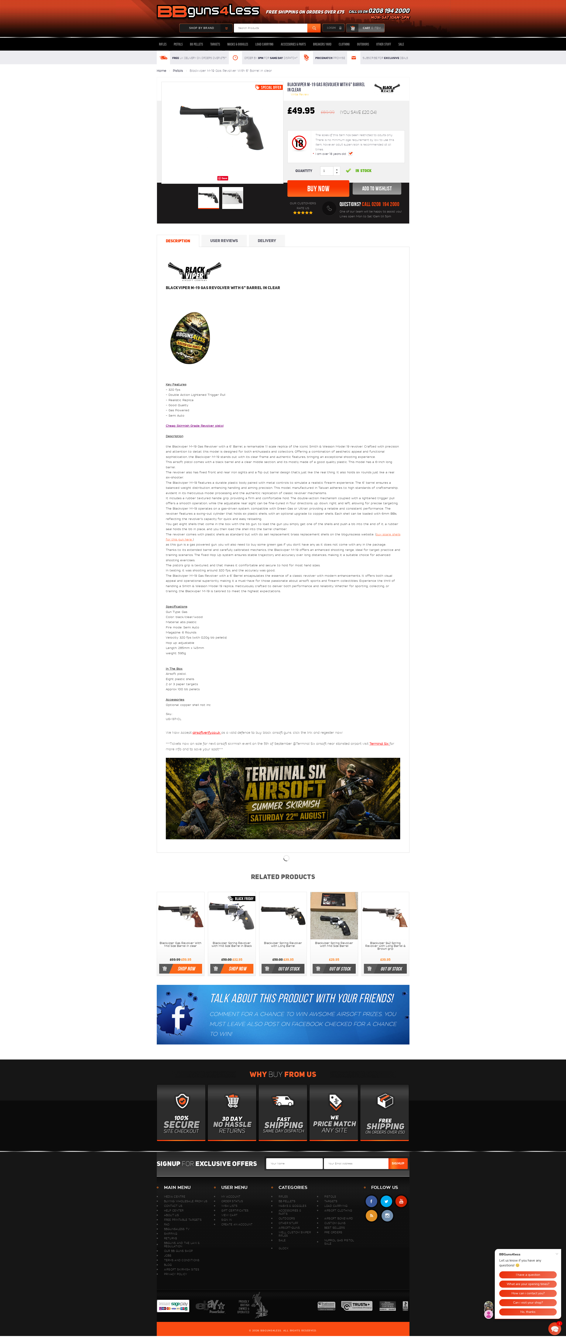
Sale (401, 44)
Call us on (379, 14)
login (331, 28)
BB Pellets (196, 44)
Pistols (178, 44)
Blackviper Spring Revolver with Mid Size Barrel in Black (232, 944)
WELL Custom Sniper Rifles (295, 1234)
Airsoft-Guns (289, 1227)
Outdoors (363, 44)
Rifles (162, 44)
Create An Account (237, 1224)
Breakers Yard (322, 44)
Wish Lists (229, 1205)
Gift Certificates (235, 1210)
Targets (215, 44)
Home (161, 71)
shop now (186, 969)
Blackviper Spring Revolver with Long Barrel (283, 944)
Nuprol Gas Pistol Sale (339, 1242)
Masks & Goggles (237, 44)
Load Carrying (264, 44)
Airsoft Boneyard (338, 1218)
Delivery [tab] (267, 240)
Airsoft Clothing (338, 1210)
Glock (284, 1248)
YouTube (401, 1201)
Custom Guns (335, 1223)
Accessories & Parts (293, 44)
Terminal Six (379, 744)
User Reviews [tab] (224, 240)
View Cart (229, 1215)
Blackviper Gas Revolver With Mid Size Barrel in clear (180, 944)
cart (372, 28)
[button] (554, 1328)
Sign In (226, 1219)
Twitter (386, 1201)
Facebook (371, 1201)
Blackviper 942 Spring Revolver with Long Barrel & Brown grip (385, 946)
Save (224, 178)
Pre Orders (333, 1232)
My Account (231, 1196)
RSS (371, 1216)
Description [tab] (178, 240)
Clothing (344, 44)
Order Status (232, 1201)
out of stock (288, 968)
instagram (387, 1216)
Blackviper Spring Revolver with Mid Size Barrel (334, 944)
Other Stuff (383, 44)
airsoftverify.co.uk (207, 733)
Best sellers (334, 1227)
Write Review (300, 94)
